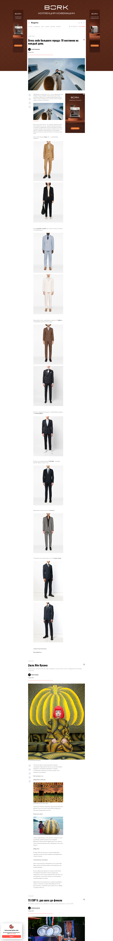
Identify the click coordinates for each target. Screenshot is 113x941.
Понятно (11, 936)
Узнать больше (13, 933)
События (47, 26)
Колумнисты (37, 26)
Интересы (58, 26)
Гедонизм (52, 26)
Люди (42, 26)
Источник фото (36, 121)
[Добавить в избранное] (84, 39)
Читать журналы (82, 26)
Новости (30, 26)
